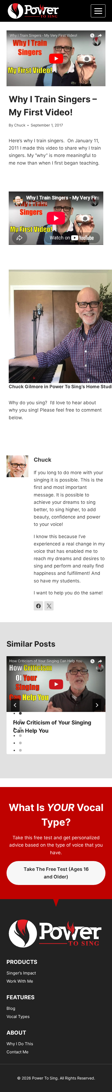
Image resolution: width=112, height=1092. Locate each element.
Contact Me (18, 1051)
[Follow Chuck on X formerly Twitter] (49, 605)
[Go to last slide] (15, 705)
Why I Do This (20, 1043)
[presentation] (56, 684)
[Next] (96, 705)
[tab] (20, 713)
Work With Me (20, 981)
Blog (11, 1008)
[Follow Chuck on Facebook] (38, 605)
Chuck (19, 125)
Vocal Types (18, 1016)
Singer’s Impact (21, 973)
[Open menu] (98, 10)
